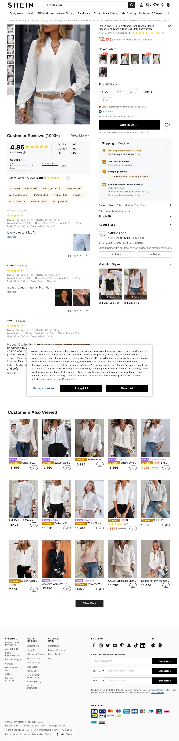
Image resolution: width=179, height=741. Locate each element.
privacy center (157, 692)
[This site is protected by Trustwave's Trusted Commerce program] (93, 722)
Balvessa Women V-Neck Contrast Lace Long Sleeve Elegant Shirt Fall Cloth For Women (90, 584)
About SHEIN (11, 649)
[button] (162, 5)
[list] (119, 645)
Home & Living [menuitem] (110, 13)
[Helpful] (69, 256)
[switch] (67, 178)
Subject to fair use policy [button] (120, 165)
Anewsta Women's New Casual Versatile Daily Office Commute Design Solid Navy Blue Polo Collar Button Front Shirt (56, 584)
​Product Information (32, 686)
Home (10, 20)
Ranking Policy (34, 681)
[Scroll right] (169, 13)
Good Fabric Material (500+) (23, 188)
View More (89, 603)
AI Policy (31, 730)
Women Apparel (22, 20)
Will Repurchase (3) (18, 195)
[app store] (153, 647)
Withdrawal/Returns (36, 654)
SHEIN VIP (32, 671)
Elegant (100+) (73, 188)
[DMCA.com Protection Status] (102, 722)
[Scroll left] (164, 13)
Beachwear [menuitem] (84, 13)
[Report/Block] (88, 256)
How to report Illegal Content (34, 676)
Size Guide (32, 667)
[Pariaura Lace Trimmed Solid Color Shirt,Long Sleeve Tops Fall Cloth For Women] (23, 438)
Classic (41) (78, 195)
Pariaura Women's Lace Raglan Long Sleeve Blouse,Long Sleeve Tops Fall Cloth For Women (57, 523)
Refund (30, 650)
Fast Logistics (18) (51, 188)
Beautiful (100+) (39, 201)
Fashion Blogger (13, 659)
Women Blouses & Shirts (91, 20)
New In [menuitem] (30, 13)
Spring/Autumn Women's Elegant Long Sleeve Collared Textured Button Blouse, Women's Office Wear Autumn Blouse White (155, 580)
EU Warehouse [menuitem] (45, 13)
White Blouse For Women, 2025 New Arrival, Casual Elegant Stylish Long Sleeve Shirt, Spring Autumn (90, 523)
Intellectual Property (48, 730)
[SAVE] (167, 125)
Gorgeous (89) (41, 195)
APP (153, 639)
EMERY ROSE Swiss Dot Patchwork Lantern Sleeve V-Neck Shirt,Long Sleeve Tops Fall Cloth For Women (90, 459)
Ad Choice (67, 730)
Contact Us (53, 646)
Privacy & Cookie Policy (159, 690)
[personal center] (141, 5)
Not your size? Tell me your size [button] (114, 116)
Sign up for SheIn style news (108, 654)
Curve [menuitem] (97, 13)
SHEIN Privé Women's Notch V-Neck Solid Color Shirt (123, 520)
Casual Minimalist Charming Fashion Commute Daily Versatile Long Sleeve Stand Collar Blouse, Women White (122, 580)
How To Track (33, 663)
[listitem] (110, 284)
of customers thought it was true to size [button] (123, 106)
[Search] (131, 5)
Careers (9, 664)
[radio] (103, 58)
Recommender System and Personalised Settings (28, 734)
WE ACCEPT (97, 705)
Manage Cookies (57, 726)
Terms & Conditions (14, 730)
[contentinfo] (134, 713)
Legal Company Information (12, 643)
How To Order (33, 658)
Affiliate (8, 674)
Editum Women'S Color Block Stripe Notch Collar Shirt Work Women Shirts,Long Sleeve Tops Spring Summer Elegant (57, 462)
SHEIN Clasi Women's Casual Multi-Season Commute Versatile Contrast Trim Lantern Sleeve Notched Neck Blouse (24, 580)
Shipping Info (33, 646)
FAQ (50, 658)
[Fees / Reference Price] (112, 40)
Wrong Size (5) (60, 201)
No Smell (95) (60, 195)
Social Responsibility (12, 654)
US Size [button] (110, 84)
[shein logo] (20, 5)
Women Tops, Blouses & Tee (63, 20)
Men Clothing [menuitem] (129, 13)
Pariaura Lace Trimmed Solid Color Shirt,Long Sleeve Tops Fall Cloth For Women (24, 462)
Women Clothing (40, 20)
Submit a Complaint (10, 679)
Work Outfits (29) (17, 201)
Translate (11, 237)
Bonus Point (54, 654)
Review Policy (16, 152)
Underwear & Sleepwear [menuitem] (152, 13)
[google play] (159, 647)
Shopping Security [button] (117, 172)
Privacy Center (12, 726)
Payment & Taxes (56, 650)
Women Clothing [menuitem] (65, 13)
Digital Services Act (12, 668)
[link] (148, 5)
